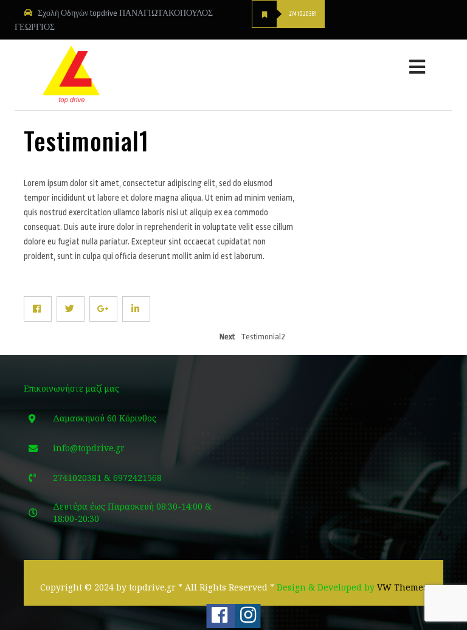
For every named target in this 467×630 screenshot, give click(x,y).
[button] (338, 64)
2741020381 (303, 14)
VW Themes (401, 587)
